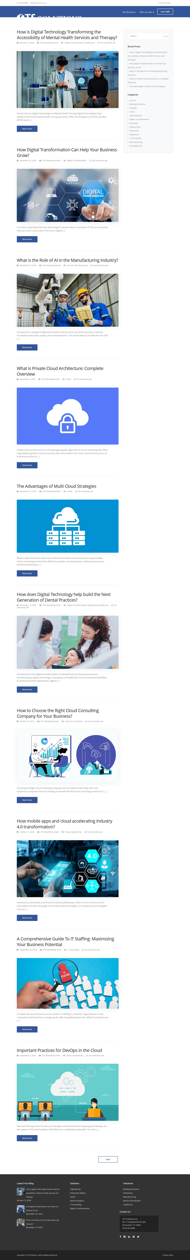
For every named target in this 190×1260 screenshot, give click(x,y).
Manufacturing (80, 265)
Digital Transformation (74, 42)
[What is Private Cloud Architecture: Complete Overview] (68, 416)
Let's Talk (165, 11)
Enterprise (134, 130)
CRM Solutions (136, 115)
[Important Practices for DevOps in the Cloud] (68, 1092)
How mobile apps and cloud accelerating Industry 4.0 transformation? (64, 824)
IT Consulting (76, 721)
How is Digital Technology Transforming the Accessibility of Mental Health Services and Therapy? (67, 34)
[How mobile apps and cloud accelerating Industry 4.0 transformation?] (68, 868)
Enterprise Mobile (78, 1193)
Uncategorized (136, 146)
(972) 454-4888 (22, 3)
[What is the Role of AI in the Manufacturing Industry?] (68, 300)
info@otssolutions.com (38, 3)
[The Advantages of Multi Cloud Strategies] (68, 526)
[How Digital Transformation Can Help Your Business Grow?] (68, 195)
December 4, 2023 (27, 379)
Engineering (93, 605)
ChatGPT (133, 108)
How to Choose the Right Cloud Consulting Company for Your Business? (58, 713)
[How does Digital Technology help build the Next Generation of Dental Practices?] (68, 642)
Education (134, 123)
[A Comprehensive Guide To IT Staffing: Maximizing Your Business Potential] (68, 983)
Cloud (68, 379)
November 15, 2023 (28, 605)
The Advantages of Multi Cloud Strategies (56, 486)
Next (108, 1159)
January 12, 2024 (27, 42)
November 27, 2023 (28, 491)
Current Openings (164, 3)
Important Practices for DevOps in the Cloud (59, 1050)
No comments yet (107, 42)
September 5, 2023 (28, 1055)
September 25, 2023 (28, 950)
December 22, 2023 (28, 160)
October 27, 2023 (27, 721)
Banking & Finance (138, 104)
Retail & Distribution (132, 1200)
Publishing (127, 1193)
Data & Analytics (77, 1200)
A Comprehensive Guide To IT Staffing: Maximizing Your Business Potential (65, 941)
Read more (27, 128)
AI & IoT (70, 265)
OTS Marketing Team (49, 42)
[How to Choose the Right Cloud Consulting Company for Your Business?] (68, 756)
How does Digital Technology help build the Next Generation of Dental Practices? (64, 597)
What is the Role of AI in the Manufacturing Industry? (67, 260)
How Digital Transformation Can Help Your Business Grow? (67, 152)
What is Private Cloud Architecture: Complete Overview (60, 371)
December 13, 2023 (28, 265)
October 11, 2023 (27, 832)
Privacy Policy (168, 1255)
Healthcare (89, 42)
